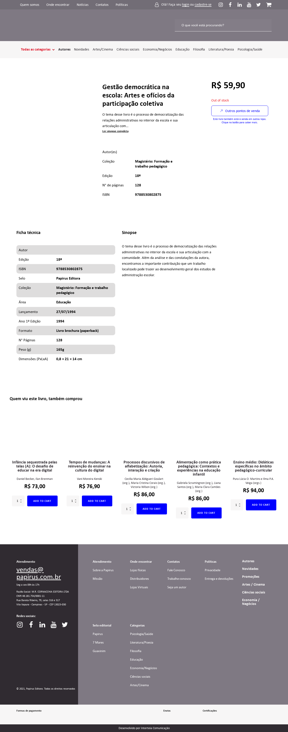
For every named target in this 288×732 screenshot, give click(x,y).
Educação (182, 49)
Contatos (102, 4)
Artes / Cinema (253, 584)
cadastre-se (203, 5)
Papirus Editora (68, 278)
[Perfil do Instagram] (223, 4)
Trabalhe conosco (179, 579)
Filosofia (199, 49)
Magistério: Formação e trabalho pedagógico (154, 164)
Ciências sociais (128, 49)
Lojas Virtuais (139, 587)
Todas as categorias (35, 49)
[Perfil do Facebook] (232, 4)
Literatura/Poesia (221, 49)
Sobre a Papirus (103, 570)
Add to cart (42, 501)
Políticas (122, 4)
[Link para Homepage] (31, 25)
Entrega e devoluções (219, 579)
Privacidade (212, 570)
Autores (64, 49)
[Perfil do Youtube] (251, 4)
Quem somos (29, 4)
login (185, 5)
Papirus (98, 634)
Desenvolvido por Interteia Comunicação (144, 728)
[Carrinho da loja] (269, 4)
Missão (97, 579)
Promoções (250, 576)
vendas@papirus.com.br (38, 573)
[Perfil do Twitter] (258, 4)
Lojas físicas (138, 570)
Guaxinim (99, 651)
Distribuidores (139, 579)
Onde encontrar (58, 4)
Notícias (82, 4)
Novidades (81, 49)
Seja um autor (176, 587)
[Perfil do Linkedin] (242, 4)
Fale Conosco (176, 570)
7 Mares (98, 642)
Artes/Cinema (103, 49)
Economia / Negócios (251, 602)
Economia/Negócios (157, 49)
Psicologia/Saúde (250, 49)
